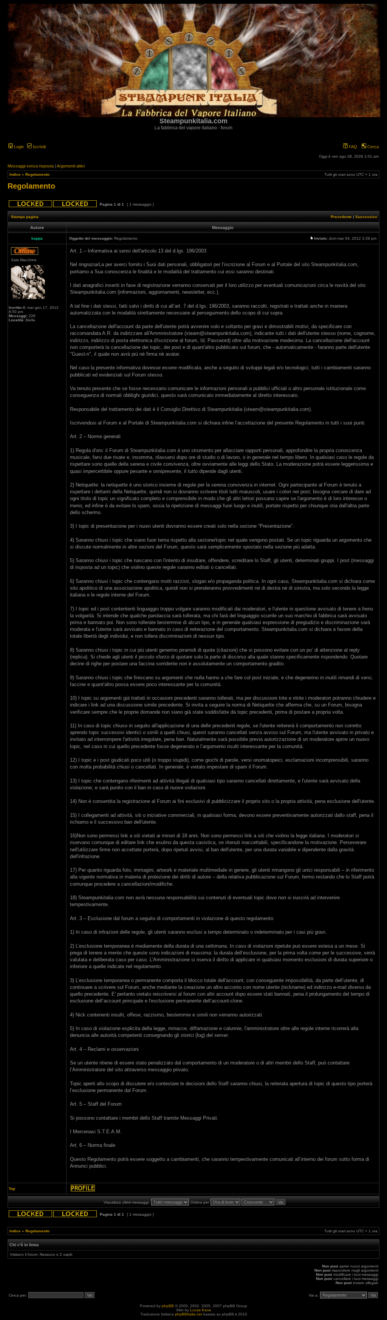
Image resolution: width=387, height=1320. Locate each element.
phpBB (168, 1306)
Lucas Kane (200, 1310)
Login (18, 146)
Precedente (341, 217)
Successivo (366, 217)
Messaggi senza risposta (31, 166)
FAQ (352, 146)
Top (12, 1189)
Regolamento (37, 174)
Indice (15, 174)
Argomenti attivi (71, 166)
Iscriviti (39, 146)
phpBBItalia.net (188, 1314)
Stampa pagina (25, 217)
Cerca (372, 146)
